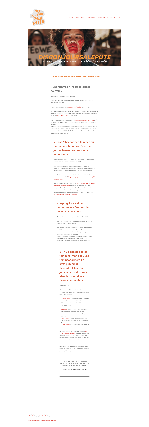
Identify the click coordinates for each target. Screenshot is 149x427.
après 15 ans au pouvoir (63, 115)
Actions (83, 17)
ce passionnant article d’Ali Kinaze (84, 120)
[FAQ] (48, 415)
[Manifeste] (45, 415)
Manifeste (113, 17)
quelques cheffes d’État (74, 107)
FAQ (120, 17)
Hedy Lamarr (64, 309)
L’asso (77, 17)
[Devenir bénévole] (42, 415)
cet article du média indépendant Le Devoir (65, 194)
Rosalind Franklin (65, 298)
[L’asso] (32, 415)
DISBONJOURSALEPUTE (33, 420)
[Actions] (35, 415)
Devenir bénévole (102, 17)
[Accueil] (29, 415)
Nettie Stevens (65, 318)
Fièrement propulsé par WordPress (48, 420)
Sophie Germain (65, 324)
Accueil (70, 17)
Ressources (91, 17)
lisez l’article (60, 243)
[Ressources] (39, 415)
